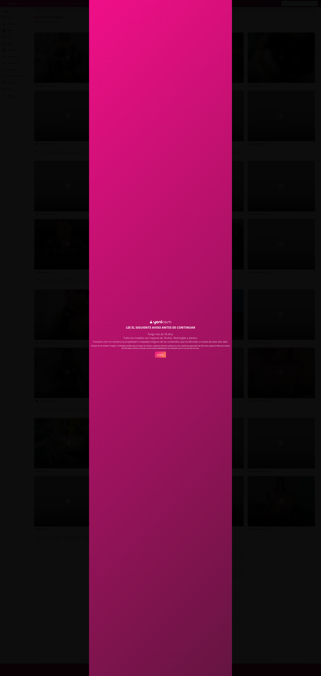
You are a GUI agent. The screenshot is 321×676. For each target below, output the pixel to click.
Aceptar (160, 354)
